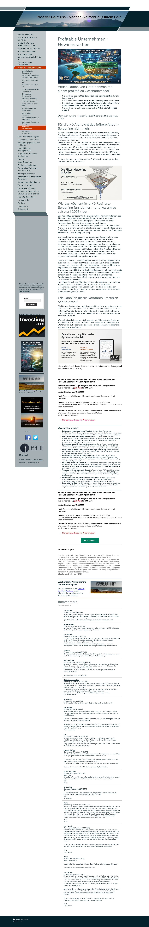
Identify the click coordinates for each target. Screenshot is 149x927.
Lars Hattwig (68, 610)
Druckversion (19, 919)
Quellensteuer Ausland (71, 680)
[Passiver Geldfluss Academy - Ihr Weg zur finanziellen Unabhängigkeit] (31, 382)
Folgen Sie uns (30, 432)
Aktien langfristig (70, 771)
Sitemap (26, 919)
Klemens (67, 650)
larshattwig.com (33, 462)
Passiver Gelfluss (69, 750)
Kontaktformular (37, 460)
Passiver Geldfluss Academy (71, 590)
